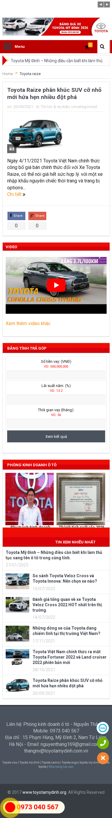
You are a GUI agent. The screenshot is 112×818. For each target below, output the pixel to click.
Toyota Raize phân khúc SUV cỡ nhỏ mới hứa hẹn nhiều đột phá (54, 93)
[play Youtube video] (56, 285)
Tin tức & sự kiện (55, 106)
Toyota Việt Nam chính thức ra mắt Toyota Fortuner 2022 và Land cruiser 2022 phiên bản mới (70, 657)
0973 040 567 (38, 807)
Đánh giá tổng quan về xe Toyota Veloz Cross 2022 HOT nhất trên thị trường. (67, 605)
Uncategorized (84, 106)
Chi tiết (15, 194)
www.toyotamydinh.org (44, 792)
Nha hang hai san (61, 766)
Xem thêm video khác (28, 323)
